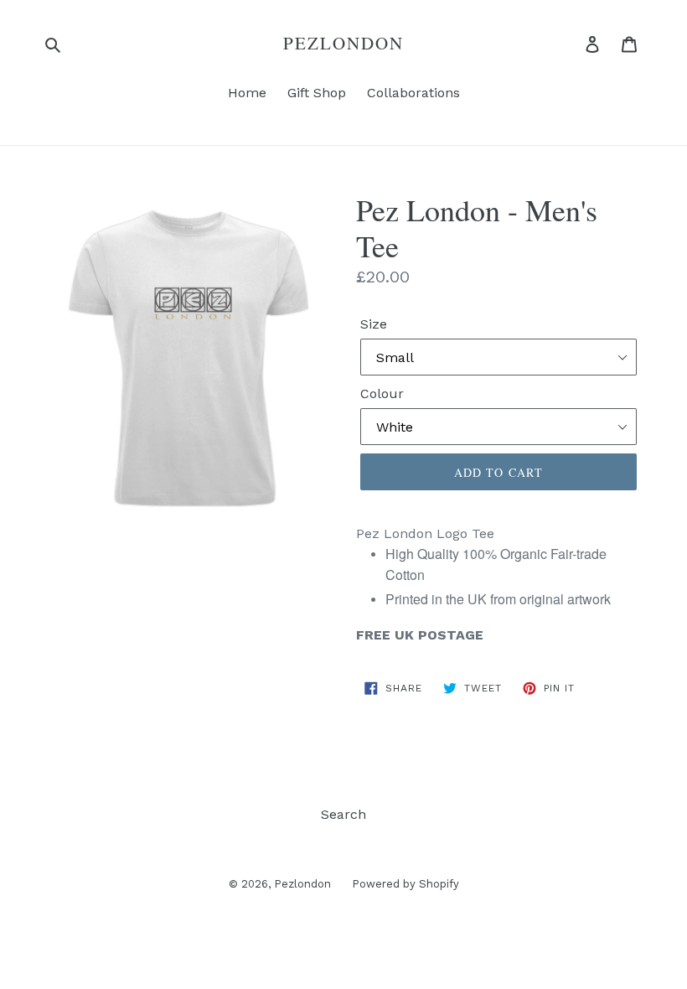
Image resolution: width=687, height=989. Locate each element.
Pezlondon (344, 43)
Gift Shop (316, 93)
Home (247, 93)
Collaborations (413, 93)
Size (373, 324)
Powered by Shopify (405, 884)
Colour (382, 393)
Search (343, 814)
